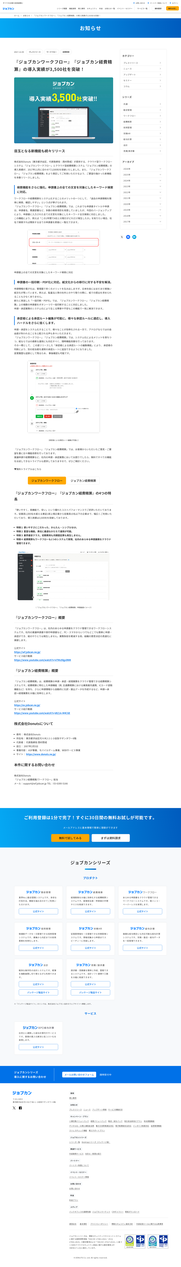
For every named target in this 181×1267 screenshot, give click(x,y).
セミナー (127, 80)
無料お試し (172, 8)
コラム (126, 86)
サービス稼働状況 (115, 1109)
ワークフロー (52, 52)
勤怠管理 (127, 110)
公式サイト (38, 911)
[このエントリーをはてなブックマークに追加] (134, 237)
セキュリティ (92, 8)
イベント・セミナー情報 (79, 1177)
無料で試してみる (70, 838)
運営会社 (72, 1224)
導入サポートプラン (97, 1130)
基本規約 (83, 1224)
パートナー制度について (158, 3)
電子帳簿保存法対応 (123, 1126)
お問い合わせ (140, 3)
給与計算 (127, 139)
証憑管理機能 (156, 1126)
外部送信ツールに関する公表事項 (149, 1224)
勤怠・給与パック (115, 1121)
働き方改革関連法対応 (105, 1126)
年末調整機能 (149, 1121)
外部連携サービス (76, 1153)
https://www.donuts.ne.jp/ (41, 754)
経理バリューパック (99, 1121)
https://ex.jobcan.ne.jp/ (27, 705)
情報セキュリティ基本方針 (122, 1224)
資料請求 (158, 8)
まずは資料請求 (111, 838)
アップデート (129, 74)
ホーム (17, 15)
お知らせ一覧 (110, 8)
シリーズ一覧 (74, 1142)
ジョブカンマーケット (101, 1211)
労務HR (127, 133)
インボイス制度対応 (141, 1126)
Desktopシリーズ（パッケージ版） (96, 1142)
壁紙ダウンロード (132, 1211)
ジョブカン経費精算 (83, 481)
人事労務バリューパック (79, 1121)
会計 (125, 145)
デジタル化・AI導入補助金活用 (81, 1126)
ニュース (127, 68)
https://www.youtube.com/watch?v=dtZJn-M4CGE (42, 713)
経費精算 (66, 52)
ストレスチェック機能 (78, 1130)
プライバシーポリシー (99, 1224)
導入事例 (81, 8)
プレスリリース (35, 52)
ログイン (175, 3)
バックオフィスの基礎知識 (80, 1211)
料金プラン (73, 1200)
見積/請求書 (129, 151)
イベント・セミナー (124, 8)
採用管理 (127, 127)
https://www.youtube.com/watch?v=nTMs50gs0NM (42, 660)
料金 (101, 8)
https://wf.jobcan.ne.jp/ (27, 652)
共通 (125, 104)
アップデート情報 (99, 1109)
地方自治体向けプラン (133, 1121)
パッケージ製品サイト (38, 992)
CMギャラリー (117, 1211)
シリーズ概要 (62, 8)
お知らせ (26, 15)
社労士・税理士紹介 (93, 1153)
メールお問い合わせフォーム (79, 1074)
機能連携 (72, 8)
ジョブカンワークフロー (47, 481)
